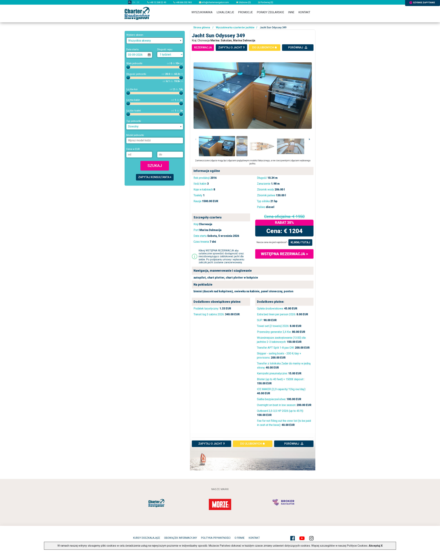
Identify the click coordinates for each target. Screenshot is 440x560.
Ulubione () (244, 2)
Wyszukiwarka (201, 12)
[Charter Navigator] (137, 13)
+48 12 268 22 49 (157, 2)
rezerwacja (203, 47)
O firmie (240, 537)
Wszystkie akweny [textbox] (139, 40)
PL (130, 2)
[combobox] (154, 40)
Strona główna (201, 27)
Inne (291, 12)
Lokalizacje (225, 12)
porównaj (296, 47)
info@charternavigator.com (215, 2)
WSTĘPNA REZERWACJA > (284, 254)
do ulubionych (263, 47)
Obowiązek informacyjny (180, 537)
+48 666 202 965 (183, 2)
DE (138, 2)
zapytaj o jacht (230, 47)
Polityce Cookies (357, 545)
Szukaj (154, 165)
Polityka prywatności (215, 537)
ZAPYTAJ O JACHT (210, 443)
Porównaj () (266, 2)
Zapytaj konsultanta (153, 177)
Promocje (245, 12)
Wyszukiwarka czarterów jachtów (235, 27)
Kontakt (304, 12)
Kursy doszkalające (146, 537)
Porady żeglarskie (270, 12)
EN (134, 2)
